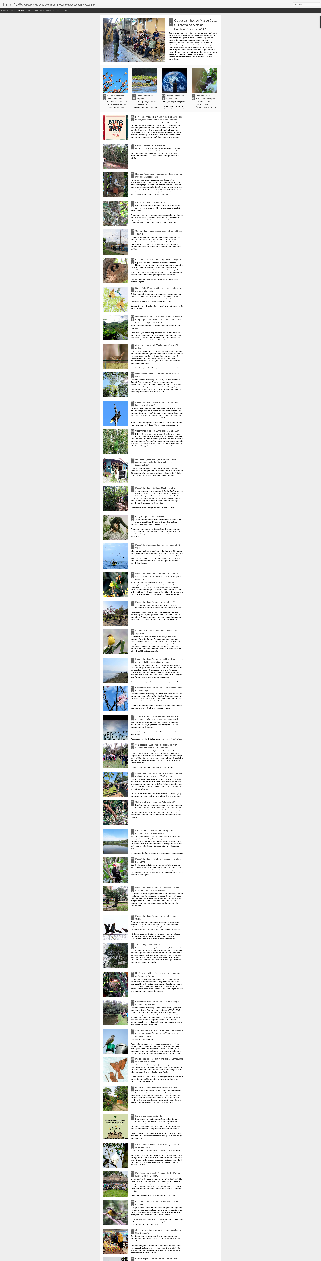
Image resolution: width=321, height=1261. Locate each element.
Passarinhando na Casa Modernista (151, 202)
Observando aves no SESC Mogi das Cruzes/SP (157, 430)
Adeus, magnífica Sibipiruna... (148, 944)
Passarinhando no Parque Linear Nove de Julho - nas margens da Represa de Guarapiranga (159, 660)
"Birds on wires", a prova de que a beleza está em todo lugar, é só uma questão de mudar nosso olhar (158, 718)
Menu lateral (39, 10)
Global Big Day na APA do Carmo (150, 145)
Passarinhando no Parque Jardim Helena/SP (155, 602)
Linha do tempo (62, 10)
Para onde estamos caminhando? (175, 97)
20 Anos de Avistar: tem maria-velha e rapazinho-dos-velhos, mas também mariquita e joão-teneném (159, 118)
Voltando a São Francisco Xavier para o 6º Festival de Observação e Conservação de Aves (206, 101)
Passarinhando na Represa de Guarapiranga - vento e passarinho (147, 100)
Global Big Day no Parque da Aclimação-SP (155, 801)
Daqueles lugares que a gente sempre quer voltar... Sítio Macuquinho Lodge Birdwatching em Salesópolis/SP (158, 462)
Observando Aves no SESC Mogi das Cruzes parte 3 (158, 259)
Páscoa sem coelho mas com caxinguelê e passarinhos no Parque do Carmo (154, 832)
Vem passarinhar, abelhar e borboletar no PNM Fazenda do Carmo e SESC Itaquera (156, 746)
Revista (21, 10)
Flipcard (13, 10)
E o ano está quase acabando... (149, 1115)
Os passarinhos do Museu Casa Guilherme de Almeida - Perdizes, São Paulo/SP (195, 24)
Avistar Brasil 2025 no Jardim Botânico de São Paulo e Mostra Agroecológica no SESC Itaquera (158, 775)
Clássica (4, 10)
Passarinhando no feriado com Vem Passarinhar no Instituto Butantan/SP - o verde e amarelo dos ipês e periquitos (158, 576)
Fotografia (50, 10)
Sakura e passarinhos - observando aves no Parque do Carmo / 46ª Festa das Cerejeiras (117, 100)
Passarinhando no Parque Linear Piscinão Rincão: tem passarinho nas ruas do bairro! (157, 889)
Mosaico (28, 10)
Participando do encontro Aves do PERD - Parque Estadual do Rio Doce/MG (157, 1174)
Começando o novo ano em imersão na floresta (156, 1087)
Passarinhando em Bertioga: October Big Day (155, 487)
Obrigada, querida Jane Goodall (149, 516)
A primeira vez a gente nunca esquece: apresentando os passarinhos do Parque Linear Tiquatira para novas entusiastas (159, 1033)
